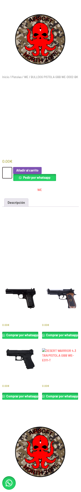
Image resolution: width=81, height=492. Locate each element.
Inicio (5, 77)
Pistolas (16, 77)
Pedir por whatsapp (36, 177)
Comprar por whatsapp (22, 335)
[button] (9, 483)
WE (26, 77)
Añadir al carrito (27, 170)
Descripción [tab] (16, 202)
